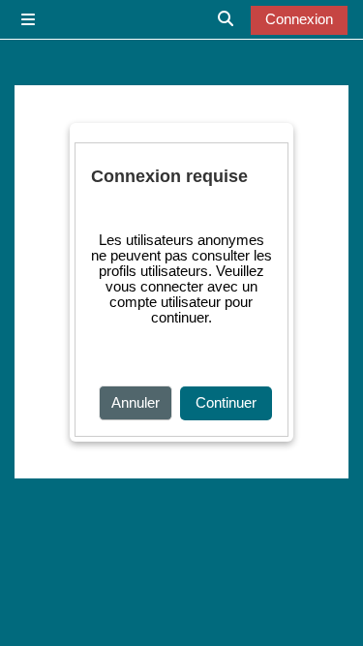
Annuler (135, 403)
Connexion (299, 19)
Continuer (226, 403)
